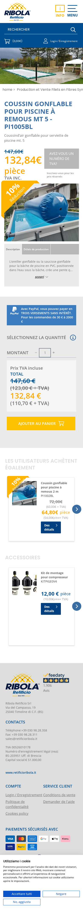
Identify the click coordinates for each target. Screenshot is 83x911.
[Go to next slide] (76, 509)
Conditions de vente (59, 795)
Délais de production (36, 249)
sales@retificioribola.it (21, 739)
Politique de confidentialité (17, 804)
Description (13, 249)
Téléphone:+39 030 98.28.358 (26, 730)
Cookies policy (17, 813)
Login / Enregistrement (24, 795)
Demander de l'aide (59, 801)
